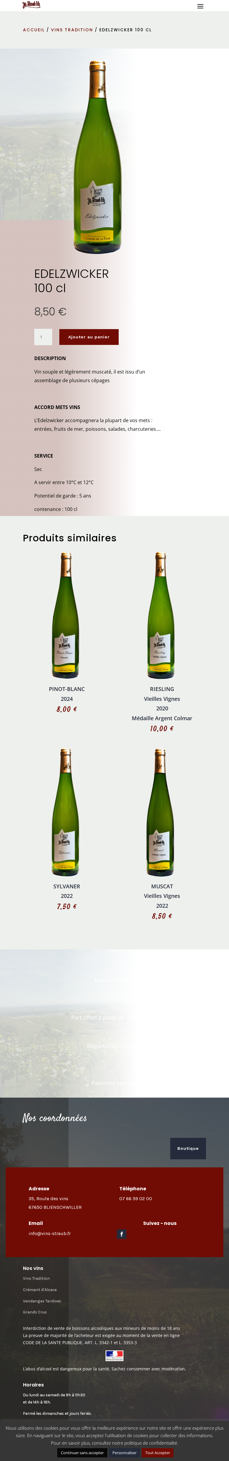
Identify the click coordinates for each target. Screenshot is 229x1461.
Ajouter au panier (89, 336)
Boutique (188, 1148)
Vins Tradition (36, 1278)
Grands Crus (35, 1312)
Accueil (34, 30)
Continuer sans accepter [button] (82, 1452)
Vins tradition (72, 30)
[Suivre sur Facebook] (121, 1234)
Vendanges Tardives (42, 1301)
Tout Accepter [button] (157, 1452)
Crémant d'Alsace (40, 1289)
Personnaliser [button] (124, 1452)
